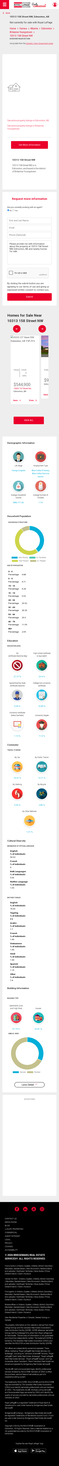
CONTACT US (10, 1219)
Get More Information (29, 145)
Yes (16, 211)
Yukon (20, 1274)
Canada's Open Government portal (39, 43)
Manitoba (8, 1269)
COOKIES (9, 1246)
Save (15, 400)
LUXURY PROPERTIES (14, 1229)
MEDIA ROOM (11, 1222)
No (10, 211)
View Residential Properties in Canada (19, 1317)
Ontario (20, 1266)
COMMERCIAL (11, 1232)
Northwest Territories (25, 1271)
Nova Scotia (39, 1271)
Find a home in (11, 1266)
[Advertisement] (29, 1148)
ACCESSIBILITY (11, 1250)
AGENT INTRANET (12, 1236)
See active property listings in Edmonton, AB (28, 120)
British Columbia (45, 1266)
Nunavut (27, 1274)
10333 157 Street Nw (22, 388)
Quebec (27, 1266)
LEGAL (8, 1239)
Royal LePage (30, 5)
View (31, 400)
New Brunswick (32, 1269)
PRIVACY (8, 1243)
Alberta (34, 1266)
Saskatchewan (19, 1269)
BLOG (7, 1225)
